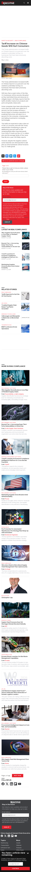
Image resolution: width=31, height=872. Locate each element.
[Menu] (27, 2)
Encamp (7, 660)
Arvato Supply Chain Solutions (14, 428)
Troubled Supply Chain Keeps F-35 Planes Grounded (9, 306)
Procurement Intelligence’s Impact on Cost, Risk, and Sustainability (15, 726)
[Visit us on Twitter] (7, 783)
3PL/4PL (4, 689)
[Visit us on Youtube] (19, 783)
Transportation (6, 324)
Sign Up (7, 222)
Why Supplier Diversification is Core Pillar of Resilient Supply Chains (11, 234)
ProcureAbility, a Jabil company (14, 394)
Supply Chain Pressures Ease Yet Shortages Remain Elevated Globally (14, 623)
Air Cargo (4, 303)
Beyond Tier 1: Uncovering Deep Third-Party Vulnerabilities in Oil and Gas (11, 244)
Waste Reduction (7, 654)
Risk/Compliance (20, 40)
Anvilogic (7, 569)
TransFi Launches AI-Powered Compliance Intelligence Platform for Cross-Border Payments (10, 255)
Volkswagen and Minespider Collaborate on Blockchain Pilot (11, 317)
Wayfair (7, 729)
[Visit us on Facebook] (3, 783)
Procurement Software (9, 388)
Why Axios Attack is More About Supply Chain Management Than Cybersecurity (14, 566)
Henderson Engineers (11, 535)
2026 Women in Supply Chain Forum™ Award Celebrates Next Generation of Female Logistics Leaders (14, 692)
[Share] (6, 155)
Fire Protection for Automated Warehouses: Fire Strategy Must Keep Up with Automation (15, 530)
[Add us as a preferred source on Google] (18, 155)
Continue (15, 868)
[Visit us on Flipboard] (15, 783)
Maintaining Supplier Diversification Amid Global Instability (10, 266)
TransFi (7, 464)
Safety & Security (7, 40)
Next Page (17, 775)
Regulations (5, 595)
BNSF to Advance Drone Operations (9, 327)
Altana (7, 763)
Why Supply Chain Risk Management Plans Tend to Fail (15, 760)
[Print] (3, 155)
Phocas (7, 499)
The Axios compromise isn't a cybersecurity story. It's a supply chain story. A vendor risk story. (15, 572)
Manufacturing (6, 620)
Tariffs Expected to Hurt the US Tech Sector (10, 295)
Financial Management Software (11, 456)
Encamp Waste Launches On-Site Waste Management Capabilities (15, 657)
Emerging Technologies (9, 314)
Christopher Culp (7, 597)
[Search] (24, 2)
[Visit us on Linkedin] (11, 783)
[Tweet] (14, 155)
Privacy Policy (13, 219)
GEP (6, 626)
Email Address (7, 197)
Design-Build (5, 527)
